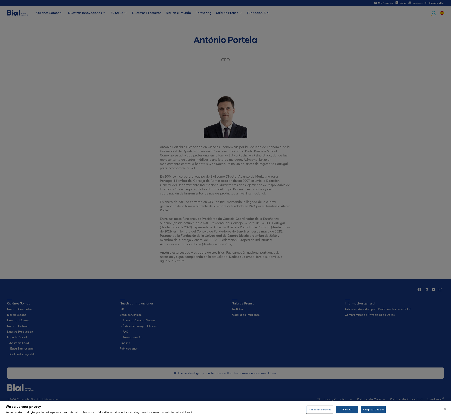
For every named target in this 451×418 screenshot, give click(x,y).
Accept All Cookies (373, 409)
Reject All (347, 409)
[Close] (445, 409)
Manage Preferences (319, 409)
